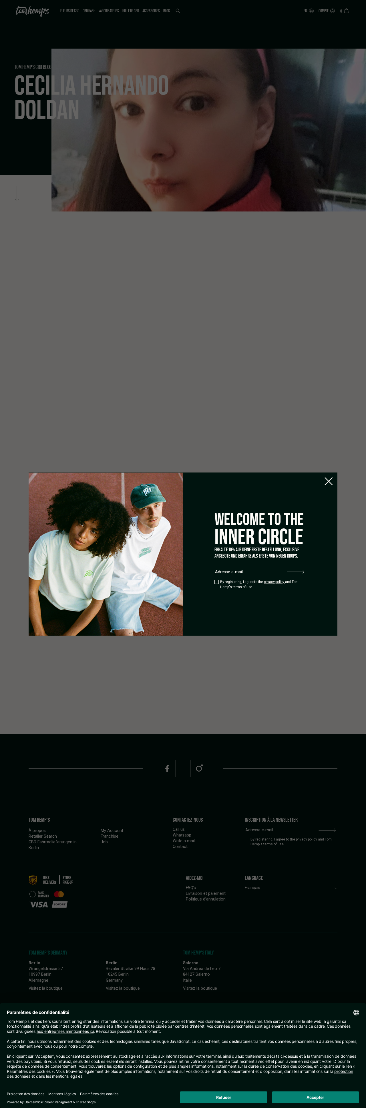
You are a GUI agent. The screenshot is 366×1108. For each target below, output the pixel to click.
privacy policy (274, 582)
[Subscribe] (295, 571)
